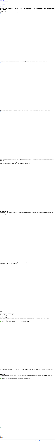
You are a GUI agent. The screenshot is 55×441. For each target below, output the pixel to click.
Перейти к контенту (2, 0)
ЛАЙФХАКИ (3, 4)
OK (39, 440)
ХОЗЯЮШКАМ (3, 5)
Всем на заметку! (2, 1)
